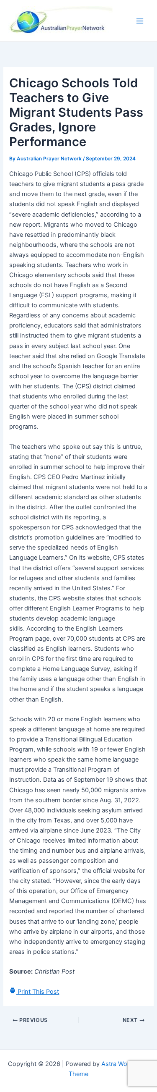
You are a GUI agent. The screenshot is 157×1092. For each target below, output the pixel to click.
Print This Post (37, 991)
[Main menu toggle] (140, 21)
